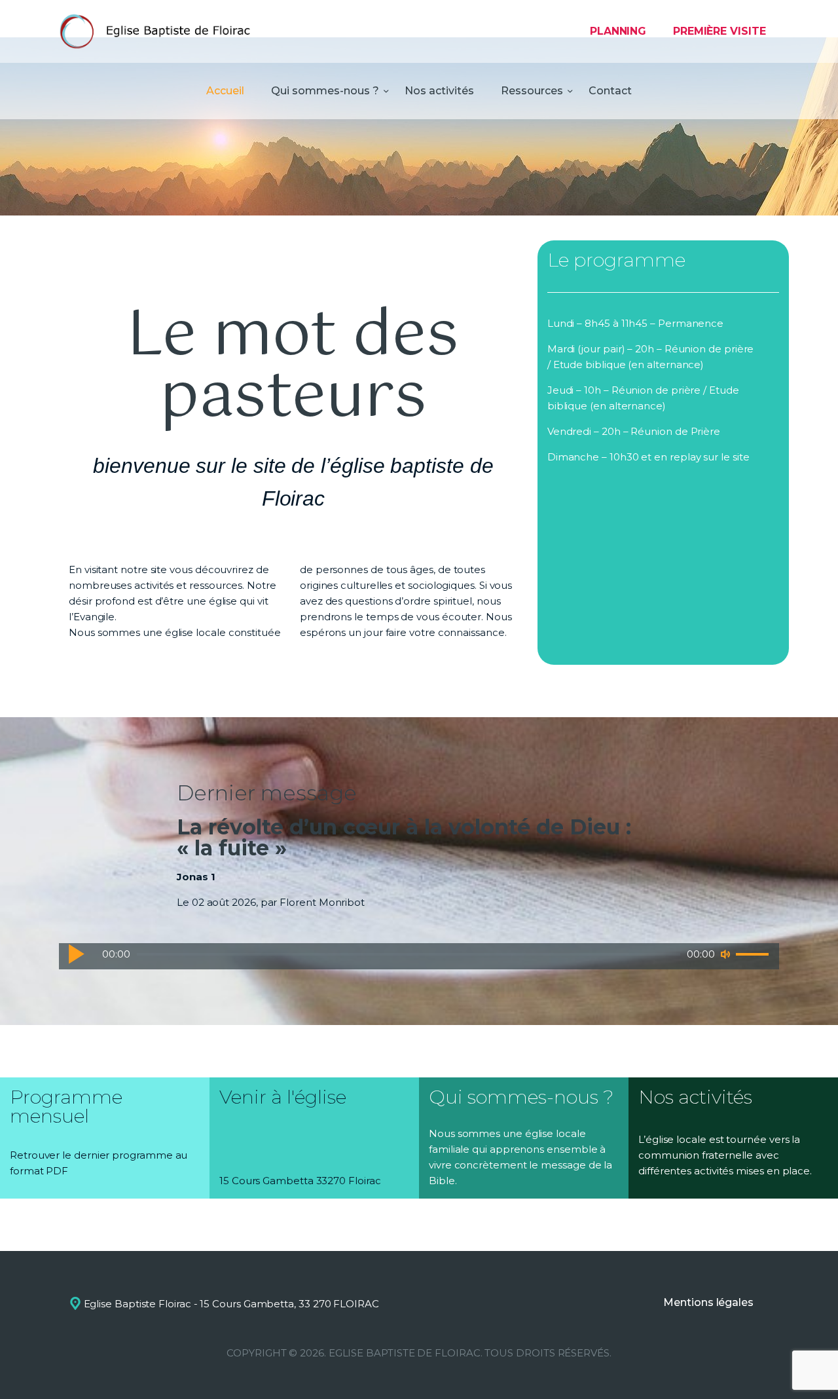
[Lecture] (75, 953)
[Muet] (725, 954)
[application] (419, 956)
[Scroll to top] (805, 1367)
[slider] (754, 955)
